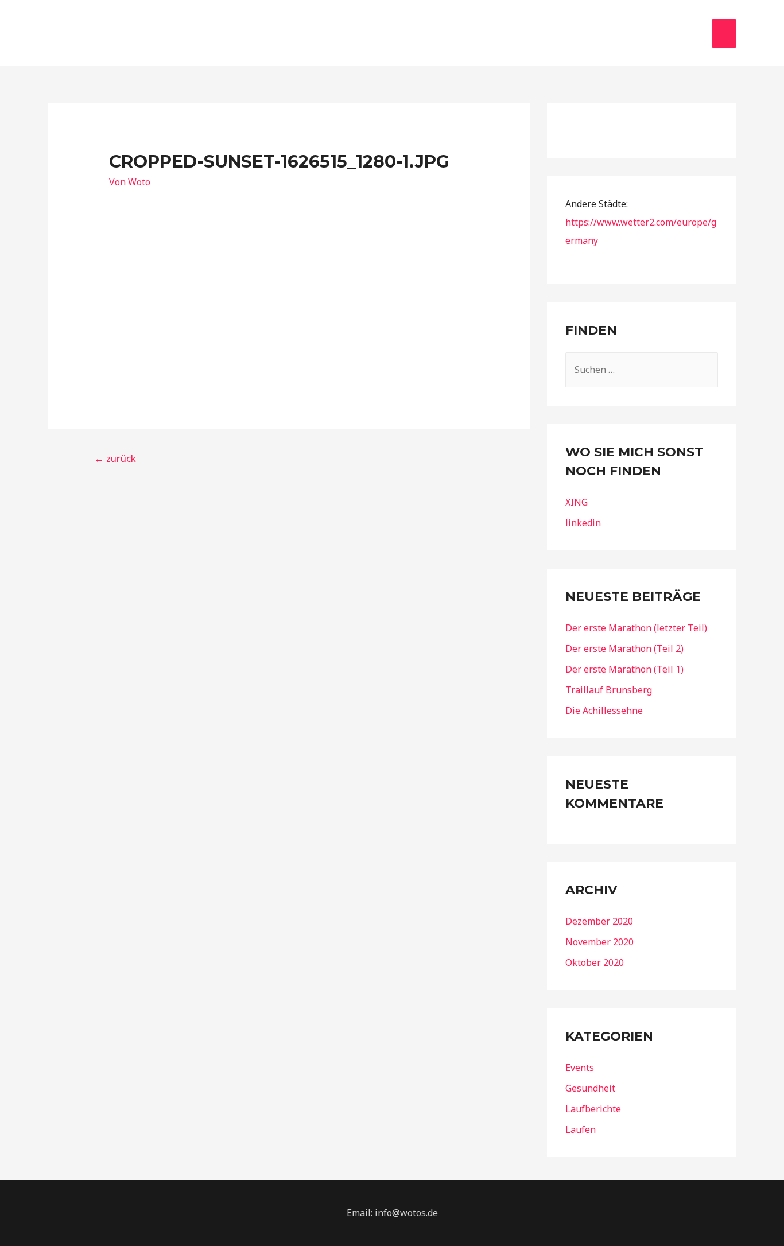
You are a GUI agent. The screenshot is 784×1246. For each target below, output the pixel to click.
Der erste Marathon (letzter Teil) (636, 628)
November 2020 (599, 942)
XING (576, 502)
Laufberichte (593, 1109)
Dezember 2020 (599, 921)
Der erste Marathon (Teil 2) (624, 648)
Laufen (580, 1129)
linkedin (583, 523)
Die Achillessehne (604, 710)
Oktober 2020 (594, 962)
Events (579, 1067)
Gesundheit (590, 1088)
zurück (115, 458)
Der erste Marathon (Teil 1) (624, 669)
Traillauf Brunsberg (608, 690)
